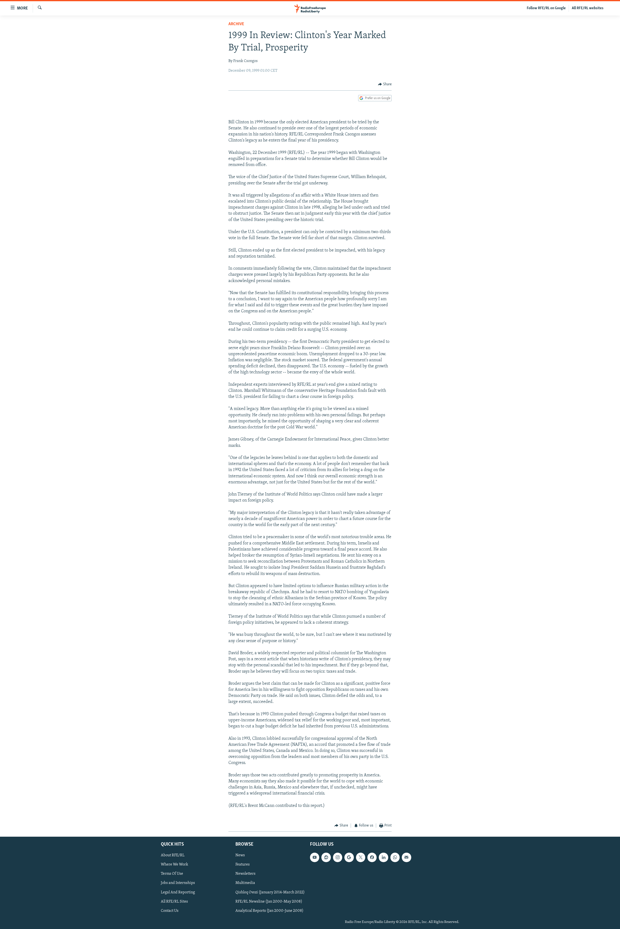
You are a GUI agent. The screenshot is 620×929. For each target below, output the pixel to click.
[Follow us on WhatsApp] (395, 857)
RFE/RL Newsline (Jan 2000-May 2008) (268, 901)
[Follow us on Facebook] (372, 857)
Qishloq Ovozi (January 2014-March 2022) (270, 892)
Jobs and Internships (178, 883)
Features (242, 864)
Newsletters (245, 874)
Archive (236, 24)
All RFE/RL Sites (174, 901)
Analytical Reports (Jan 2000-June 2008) (269, 911)
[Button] (385, 84)
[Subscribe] (406, 857)
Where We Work (174, 864)
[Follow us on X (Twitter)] (360, 857)
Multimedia (245, 883)
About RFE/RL (173, 855)
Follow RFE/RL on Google (546, 8)
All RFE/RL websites (588, 8)
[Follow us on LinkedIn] (383, 857)
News (240, 855)
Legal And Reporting (178, 892)
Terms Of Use (172, 874)
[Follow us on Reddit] (326, 857)
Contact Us (169, 911)
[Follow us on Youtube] (314, 857)
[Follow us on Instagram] (337, 857)
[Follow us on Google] (349, 857)
